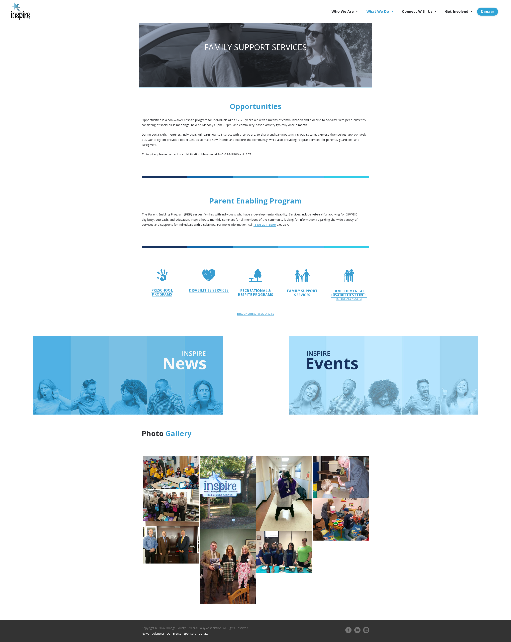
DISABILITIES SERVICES (209, 290)
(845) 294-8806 (265, 224)
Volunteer (158, 633)
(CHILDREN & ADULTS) (349, 299)
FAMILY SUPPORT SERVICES (302, 293)
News (145, 633)
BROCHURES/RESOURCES (255, 314)
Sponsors (190, 633)
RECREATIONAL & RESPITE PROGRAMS (255, 292)
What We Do (377, 11)
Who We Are (343, 11)
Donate (487, 11)
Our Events (174, 633)
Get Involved (456, 11)
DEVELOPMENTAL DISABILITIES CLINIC (349, 293)
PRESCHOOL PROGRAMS (162, 292)
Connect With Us (417, 11)
